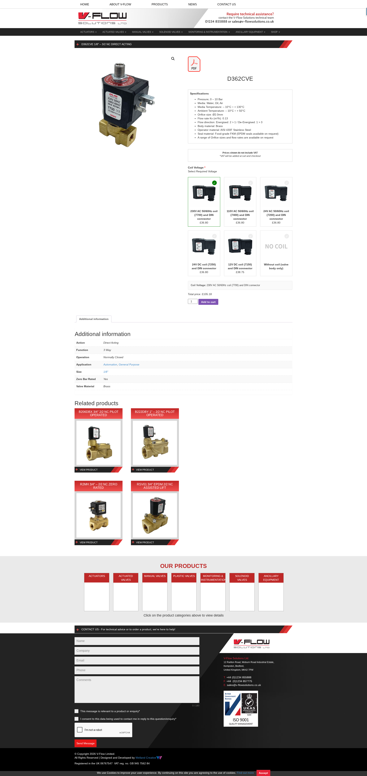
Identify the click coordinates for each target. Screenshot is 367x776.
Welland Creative (146, 757)
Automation (110, 364)
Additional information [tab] (94, 318)
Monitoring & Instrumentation (208, 32)
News (192, 4)
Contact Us (226, 4)
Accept (263, 772)
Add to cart (208, 301)
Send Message (85, 743)
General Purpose (129, 364)
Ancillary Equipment (249, 32)
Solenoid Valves (170, 32)
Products (160, 4)
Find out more (245, 772)
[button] (173, 58)
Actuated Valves (113, 32)
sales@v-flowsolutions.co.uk (244, 685)
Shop (274, 32)
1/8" (105, 371)
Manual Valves (142, 32)
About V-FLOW (120, 4)
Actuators (87, 32)
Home (84, 4)
